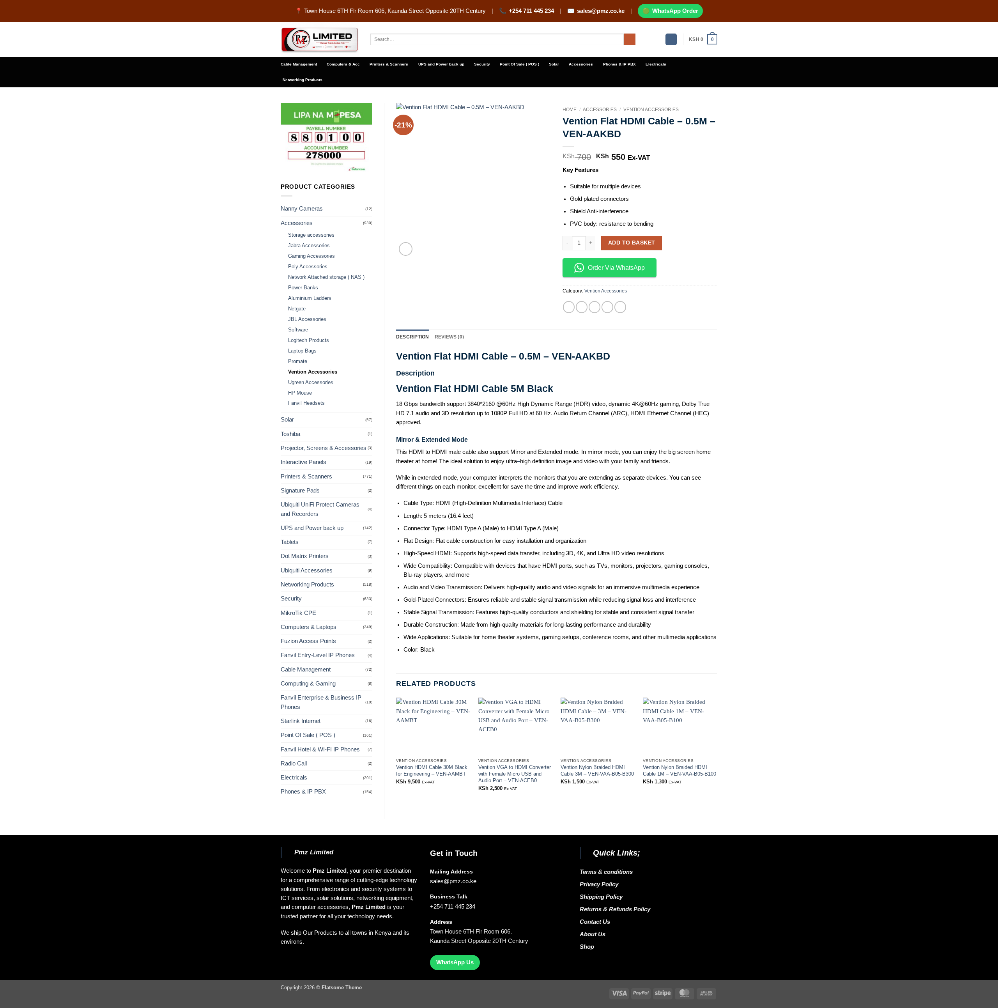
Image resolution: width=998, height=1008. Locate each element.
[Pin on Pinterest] (607, 307)
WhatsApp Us (455, 962)
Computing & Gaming (308, 683)
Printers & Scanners (389, 64)
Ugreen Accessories (310, 382)
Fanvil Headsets (306, 403)
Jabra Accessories (309, 245)
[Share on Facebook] (569, 307)
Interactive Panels (303, 462)
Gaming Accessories (311, 256)
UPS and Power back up (441, 64)
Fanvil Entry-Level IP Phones (318, 655)
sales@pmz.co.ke (601, 10)
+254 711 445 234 (531, 10)
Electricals (656, 64)
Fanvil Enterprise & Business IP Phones (321, 702)
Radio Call (294, 763)
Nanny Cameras (302, 208)
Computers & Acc (343, 64)
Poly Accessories (307, 266)
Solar (554, 64)
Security (482, 64)
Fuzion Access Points (308, 641)
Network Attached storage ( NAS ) (326, 277)
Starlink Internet (300, 721)
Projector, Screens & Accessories (323, 448)
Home (570, 109)
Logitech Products (308, 340)
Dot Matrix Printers (305, 556)
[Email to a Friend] (594, 307)
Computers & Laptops (308, 627)
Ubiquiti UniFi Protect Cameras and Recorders (320, 509)
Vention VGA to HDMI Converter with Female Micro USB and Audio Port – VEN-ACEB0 (514, 773)
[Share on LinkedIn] (620, 307)
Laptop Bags (302, 351)
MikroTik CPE (298, 613)
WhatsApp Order (675, 10)
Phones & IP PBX (619, 64)
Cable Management (299, 64)
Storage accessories (311, 235)
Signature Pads (300, 490)
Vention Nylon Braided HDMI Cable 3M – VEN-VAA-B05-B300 (597, 770)
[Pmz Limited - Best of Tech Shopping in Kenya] (320, 39)
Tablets (290, 542)
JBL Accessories (307, 319)
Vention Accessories (312, 372)
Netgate (297, 309)
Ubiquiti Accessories (307, 570)
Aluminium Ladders (309, 298)
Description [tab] (412, 336)
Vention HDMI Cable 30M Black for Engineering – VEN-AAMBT (431, 770)
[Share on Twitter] (581, 307)
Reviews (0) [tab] (449, 336)
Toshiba (290, 434)
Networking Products (302, 80)
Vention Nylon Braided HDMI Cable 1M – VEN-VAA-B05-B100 (679, 770)
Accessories (581, 64)
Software (298, 330)
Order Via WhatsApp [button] (616, 267)
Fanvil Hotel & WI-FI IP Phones (320, 749)
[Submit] (629, 40)
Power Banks (303, 288)
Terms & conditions (608, 872)
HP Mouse (300, 393)
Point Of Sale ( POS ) (519, 64)
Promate (297, 361)
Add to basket (631, 242)
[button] (671, 39)
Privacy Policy (599, 884)
